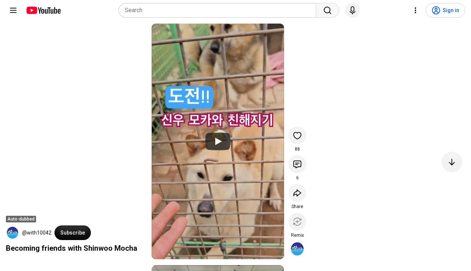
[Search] (327, 10)
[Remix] (297, 221)
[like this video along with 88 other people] (297, 135)
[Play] (217, 141)
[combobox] (219, 10)
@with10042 (37, 233)
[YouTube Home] (43, 10)
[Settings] (415, 10)
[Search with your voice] (352, 10)
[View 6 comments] (297, 164)
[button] (12, 232)
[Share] (297, 193)
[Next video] (452, 162)
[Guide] (13, 10)
